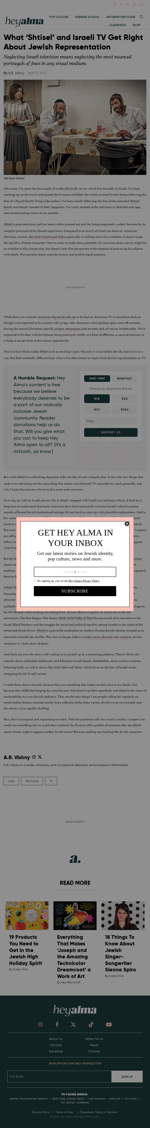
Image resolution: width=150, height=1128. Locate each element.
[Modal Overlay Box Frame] (75, 564)
